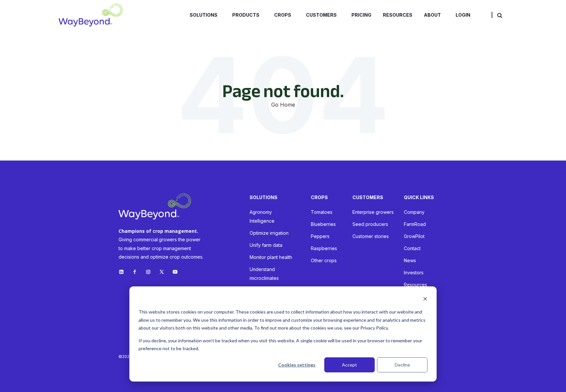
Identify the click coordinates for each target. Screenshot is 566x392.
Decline (402, 364)
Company (414, 212)
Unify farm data (266, 245)
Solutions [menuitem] (203, 15)
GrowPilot (414, 236)
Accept (349, 364)
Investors (414, 272)
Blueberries (323, 224)
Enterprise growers (373, 212)
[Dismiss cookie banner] (425, 300)
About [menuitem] (432, 15)
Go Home (283, 104)
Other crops (324, 260)
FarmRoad (415, 224)
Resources (415, 284)
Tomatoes (321, 212)
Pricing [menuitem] (361, 15)
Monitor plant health (271, 257)
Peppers (320, 236)
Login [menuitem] (463, 15)
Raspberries (324, 248)
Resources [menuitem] (397, 15)
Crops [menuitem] (282, 15)
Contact (412, 248)
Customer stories (370, 236)
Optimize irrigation (269, 233)
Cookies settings (296, 364)
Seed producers (370, 224)
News (410, 260)
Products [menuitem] (245, 15)
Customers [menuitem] (321, 15)
